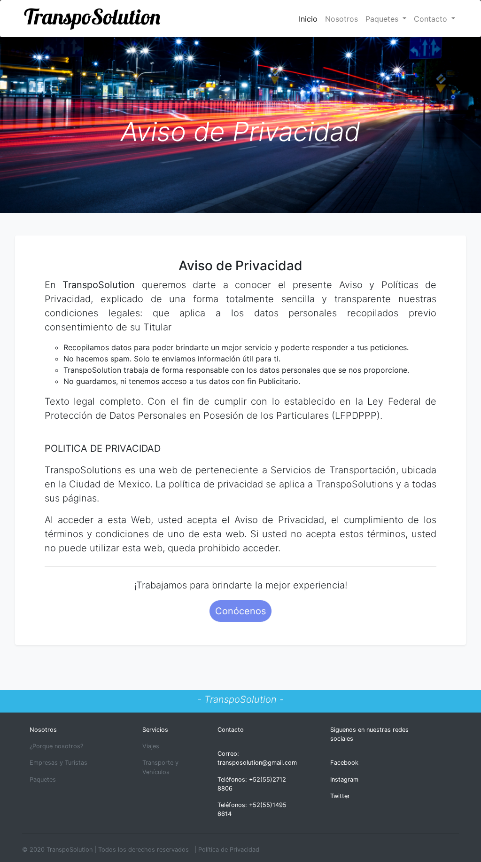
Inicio (310, 19)
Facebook (344, 762)
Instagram (344, 779)
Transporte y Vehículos (160, 767)
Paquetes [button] (383, 19)
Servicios (155, 729)
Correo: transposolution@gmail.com (257, 758)
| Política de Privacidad (226, 849)
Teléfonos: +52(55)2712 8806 (251, 784)
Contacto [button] (432, 19)
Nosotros (341, 19)
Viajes (150, 746)
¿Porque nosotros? (56, 746)
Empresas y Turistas (58, 762)
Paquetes (43, 779)
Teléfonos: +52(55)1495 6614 (252, 809)
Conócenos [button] (240, 611)
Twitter (340, 795)
